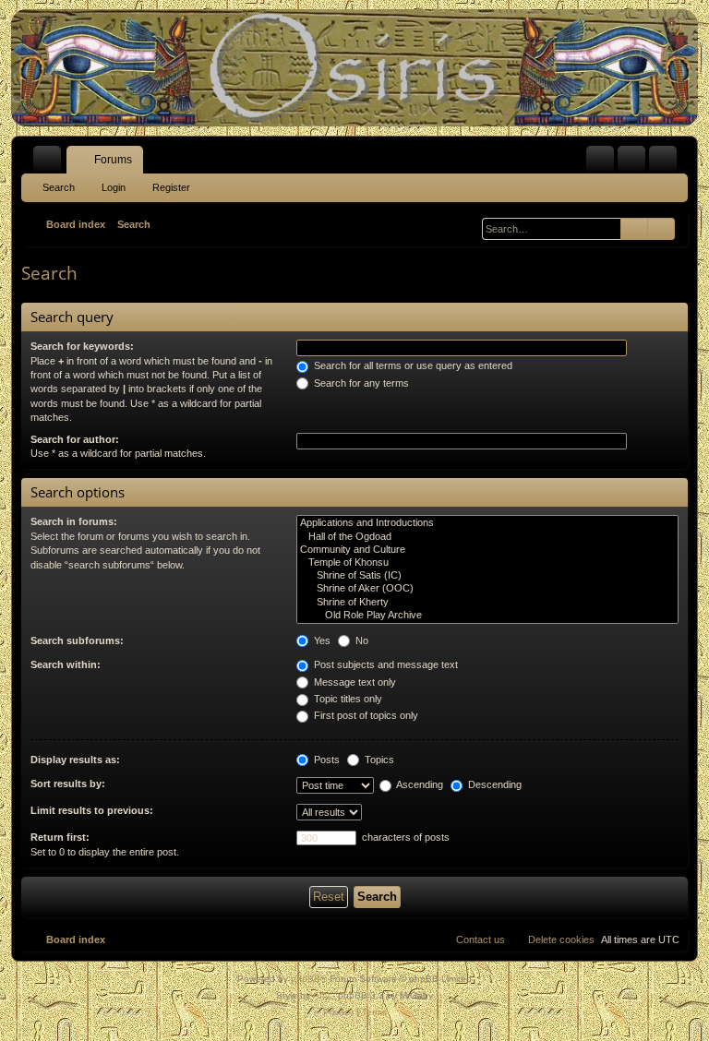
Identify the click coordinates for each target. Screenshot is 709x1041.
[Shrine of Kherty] (487, 602)
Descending (493, 784)
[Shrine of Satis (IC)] (487, 575)
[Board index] (354, 68)
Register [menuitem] (666, 163)
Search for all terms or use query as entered (411, 365)
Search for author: (74, 439)
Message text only (353, 682)
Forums (113, 159)
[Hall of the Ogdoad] (487, 537)
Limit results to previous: (91, 810)
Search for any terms (360, 383)
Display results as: (75, 759)
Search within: (65, 664)
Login (114, 187)
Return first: (60, 837)
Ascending (418, 784)
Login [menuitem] (635, 163)
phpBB (305, 979)
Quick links (51, 163)
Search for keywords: (82, 346)
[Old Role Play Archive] (487, 615)
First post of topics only (364, 715)
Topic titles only (346, 698)
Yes (320, 640)
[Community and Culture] (487, 550)
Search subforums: (77, 640)
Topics (378, 759)
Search (58, 187)
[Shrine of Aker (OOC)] (487, 588)
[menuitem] (600, 160)
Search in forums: (73, 521)
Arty (321, 995)
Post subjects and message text (384, 664)
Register (171, 187)
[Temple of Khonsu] (487, 562)
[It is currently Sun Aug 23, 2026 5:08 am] (468, 224)
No (360, 640)
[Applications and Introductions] (487, 523)
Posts (325, 759)
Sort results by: (67, 783)
